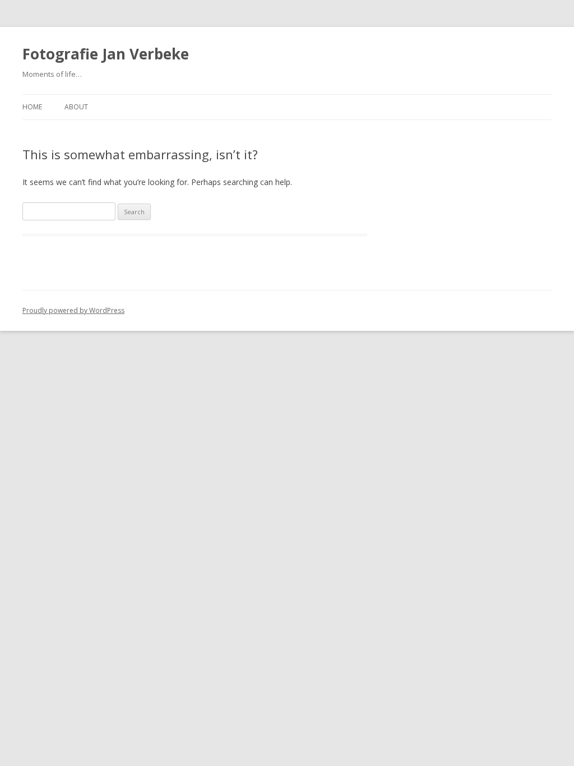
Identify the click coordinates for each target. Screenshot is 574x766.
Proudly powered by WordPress (73, 310)
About (76, 107)
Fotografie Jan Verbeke (105, 54)
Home (32, 107)
